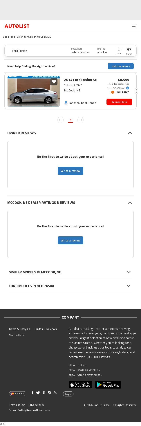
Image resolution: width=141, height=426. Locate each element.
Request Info (119, 102)
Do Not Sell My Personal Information (30, 410)
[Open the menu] (134, 26)
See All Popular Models (84, 370)
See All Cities (77, 365)
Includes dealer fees (119, 83)
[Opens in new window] (80, 385)
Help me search (121, 66)
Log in (68, 394)
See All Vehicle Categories (85, 375)
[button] (120, 50)
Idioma (18, 393)
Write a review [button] (70, 171)
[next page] (80, 120)
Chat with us (17, 335)
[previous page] (60, 120)
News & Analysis (19, 329)
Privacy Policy (36, 405)
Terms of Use (17, 405)
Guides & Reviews (46, 329)
